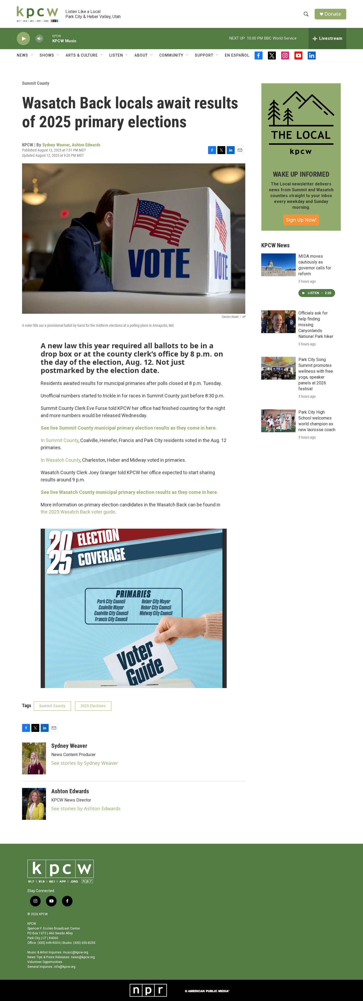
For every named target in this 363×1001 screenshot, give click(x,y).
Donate (332, 14)
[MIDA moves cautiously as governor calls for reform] (278, 264)
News (22, 55)
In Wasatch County (60, 460)
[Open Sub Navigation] (32, 55)
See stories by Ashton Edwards (86, 808)
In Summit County (59, 440)
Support (204, 55)
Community (171, 55)
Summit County (35, 83)
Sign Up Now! (301, 220)
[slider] (48, 38)
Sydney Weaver (56, 144)
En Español (237, 55)
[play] (23, 39)
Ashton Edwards (86, 144)
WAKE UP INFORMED (301, 174)
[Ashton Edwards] (34, 804)
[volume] (39, 39)
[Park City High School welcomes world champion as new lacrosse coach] (278, 420)
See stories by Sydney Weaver (84, 763)
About (141, 55)
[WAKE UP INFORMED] (301, 123)
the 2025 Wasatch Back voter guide (78, 512)
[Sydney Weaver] (34, 758)
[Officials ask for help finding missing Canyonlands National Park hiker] (278, 321)
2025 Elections (93, 706)
